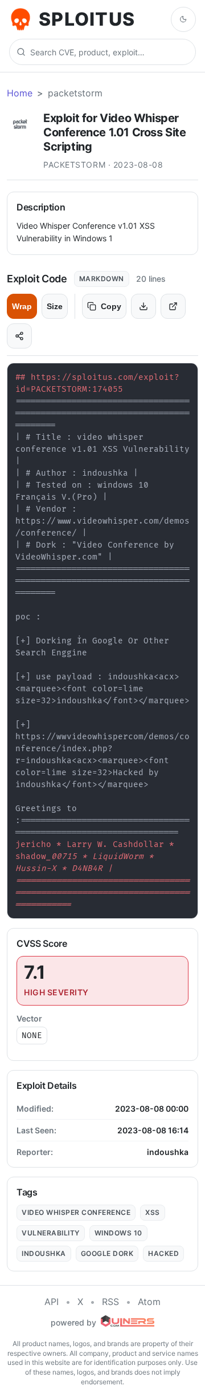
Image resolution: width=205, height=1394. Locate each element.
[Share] (19, 335)
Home (19, 93)
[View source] (173, 306)
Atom (149, 1301)
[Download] (143, 306)
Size (55, 306)
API (51, 1301)
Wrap (22, 306)
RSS (110, 1301)
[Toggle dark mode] (183, 19)
